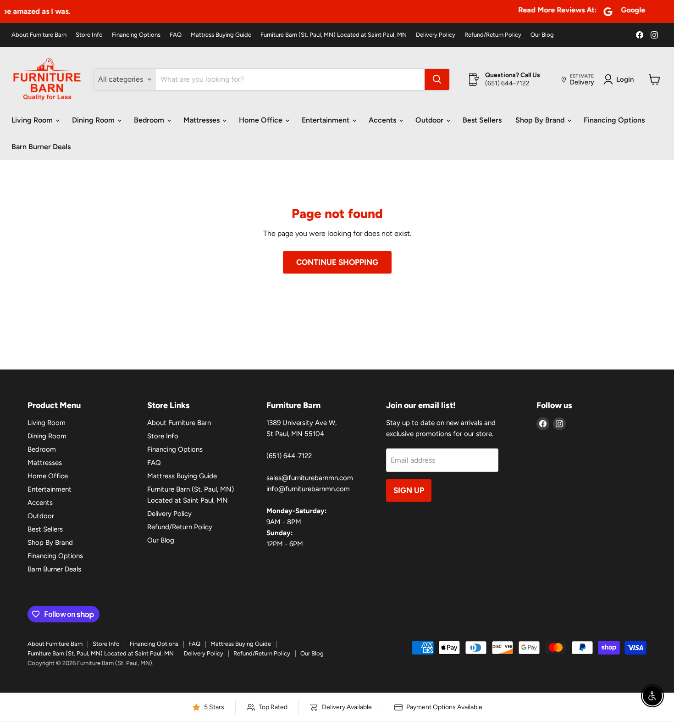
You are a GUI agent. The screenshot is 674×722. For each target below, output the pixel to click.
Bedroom (150, 120)
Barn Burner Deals (41, 146)
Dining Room (94, 120)
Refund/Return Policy (492, 35)
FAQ (176, 35)
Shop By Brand (540, 120)
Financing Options (136, 35)
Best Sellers (482, 120)
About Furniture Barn (38, 35)
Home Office (261, 120)
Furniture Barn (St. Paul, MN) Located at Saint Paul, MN (333, 35)
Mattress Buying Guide (221, 35)
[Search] (437, 79)
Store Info (89, 35)
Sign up (408, 490)
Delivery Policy (435, 35)
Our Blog (542, 35)
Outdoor (430, 120)
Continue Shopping (337, 262)
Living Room (33, 120)
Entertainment (326, 120)
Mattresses (202, 120)
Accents (383, 120)
